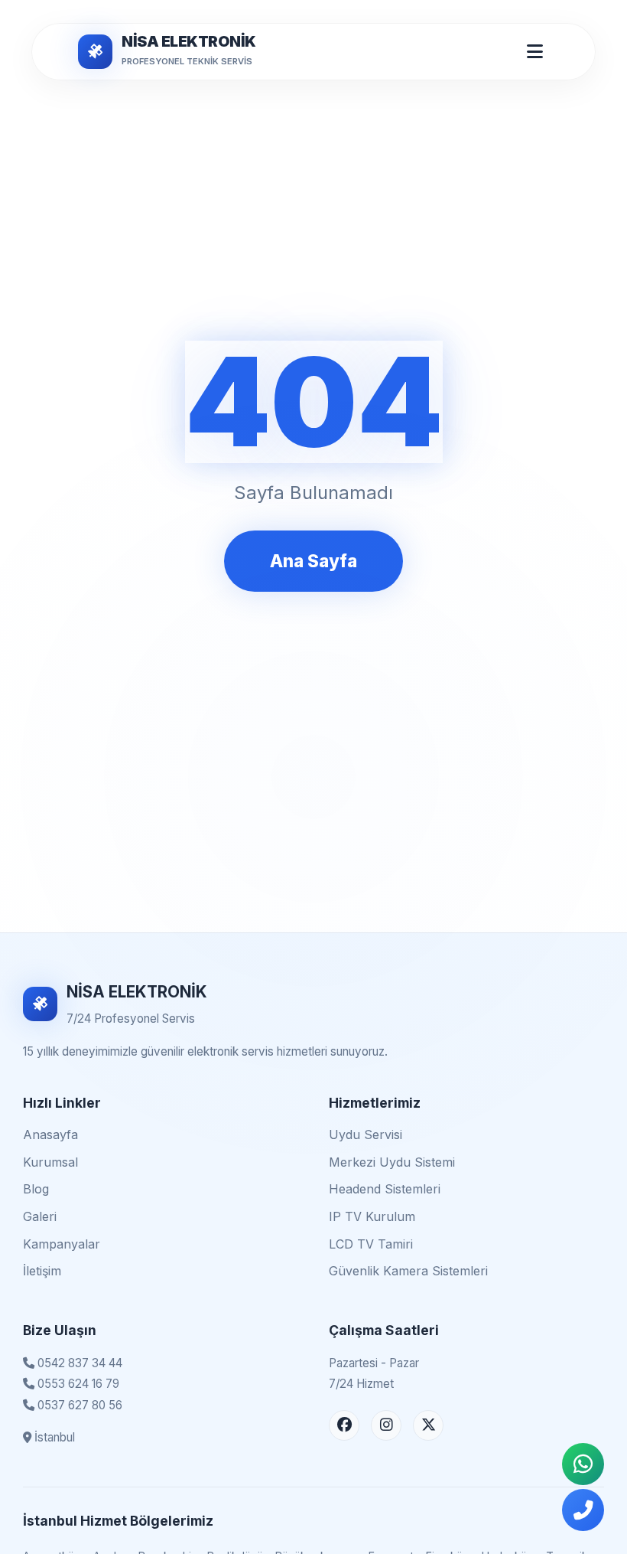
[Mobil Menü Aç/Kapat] (535, 51)
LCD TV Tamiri (371, 1244)
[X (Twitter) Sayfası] (428, 1425)
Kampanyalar (61, 1244)
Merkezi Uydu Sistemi (392, 1162)
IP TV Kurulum (372, 1216)
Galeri (40, 1216)
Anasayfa (50, 1134)
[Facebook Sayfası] (344, 1425)
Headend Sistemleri (384, 1189)
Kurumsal (50, 1162)
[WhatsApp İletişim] (583, 1464)
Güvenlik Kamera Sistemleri (408, 1270)
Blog (36, 1189)
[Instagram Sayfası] (386, 1425)
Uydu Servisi (365, 1134)
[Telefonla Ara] (583, 1510)
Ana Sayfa (313, 560)
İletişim (42, 1270)
